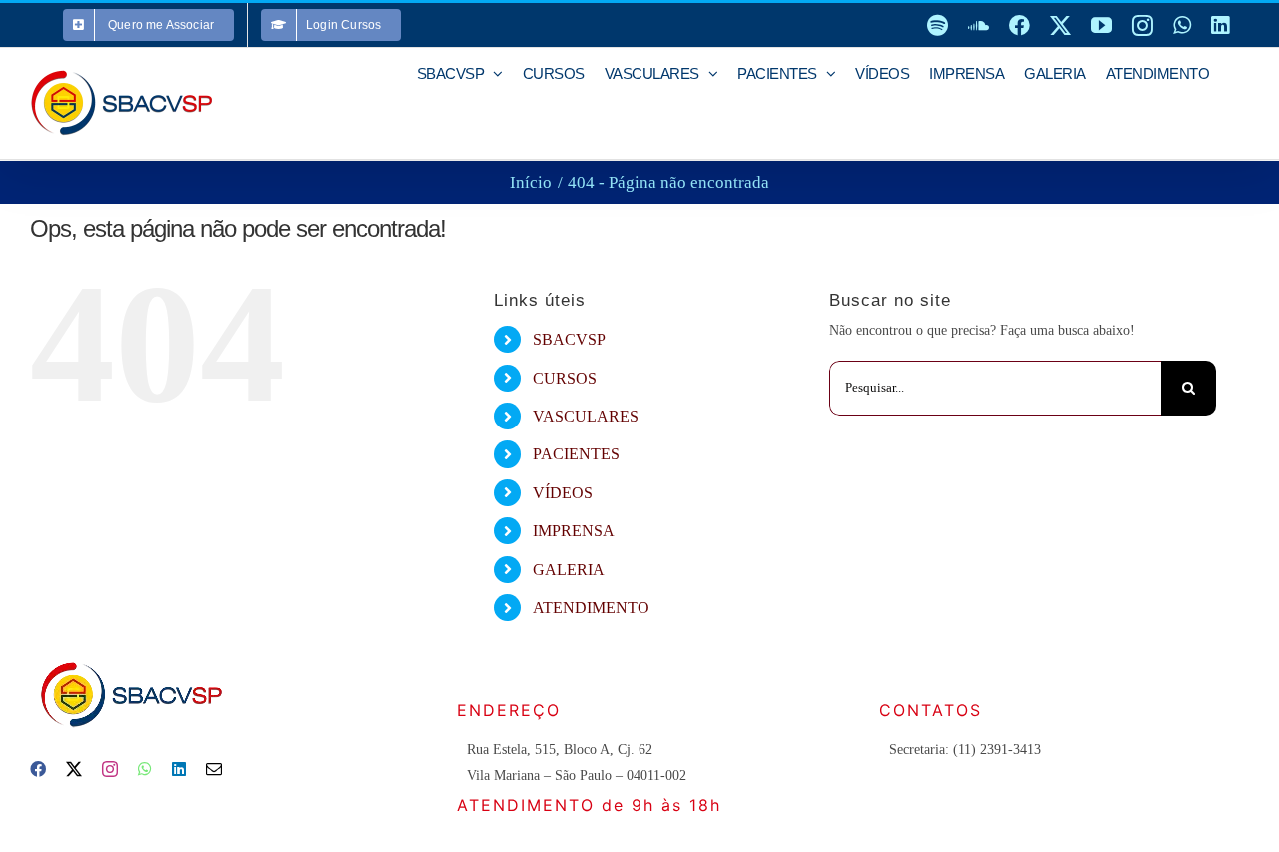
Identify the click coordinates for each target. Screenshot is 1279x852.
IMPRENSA (574, 530)
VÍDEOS (563, 492)
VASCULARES (586, 416)
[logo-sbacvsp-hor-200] (130, 656)
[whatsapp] (145, 769)
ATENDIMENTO (591, 607)
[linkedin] (179, 769)
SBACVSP (569, 339)
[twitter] (74, 769)
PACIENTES (576, 453)
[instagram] (110, 769)
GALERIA (569, 569)
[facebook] (38, 769)
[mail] (214, 769)
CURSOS (565, 378)
